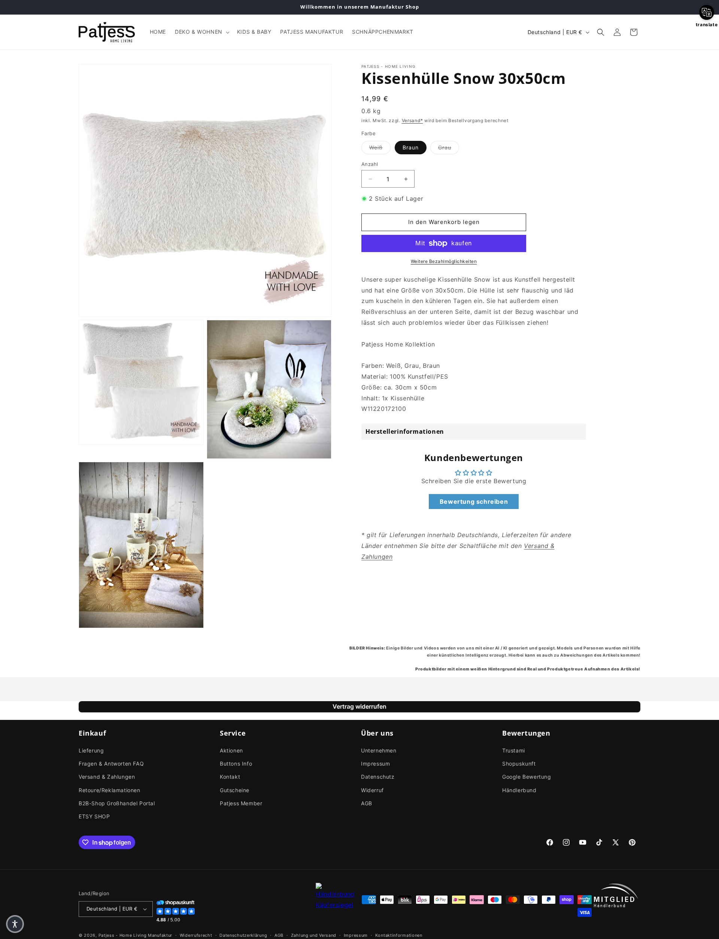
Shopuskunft (519, 763)
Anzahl (369, 164)
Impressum (375, 763)
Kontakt (230, 776)
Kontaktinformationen (398, 935)
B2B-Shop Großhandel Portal (117, 803)
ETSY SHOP (94, 816)
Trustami (513, 750)
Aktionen (231, 750)
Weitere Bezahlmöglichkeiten (444, 261)
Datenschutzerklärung (243, 935)
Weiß (380, 147)
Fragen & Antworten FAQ (111, 763)
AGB (366, 803)
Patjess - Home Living (122, 935)
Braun (411, 147)
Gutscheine (234, 790)
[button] (201, 32)
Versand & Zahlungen (107, 776)
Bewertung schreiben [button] (474, 501)
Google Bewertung (526, 776)
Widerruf (372, 790)
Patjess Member (241, 803)
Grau (448, 147)
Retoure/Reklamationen (109, 790)
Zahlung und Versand (313, 935)
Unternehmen (379, 750)
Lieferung (91, 750)
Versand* (412, 120)
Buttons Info (236, 763)
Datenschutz (378, 776)
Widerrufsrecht (196, 935)
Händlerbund (519, 790)
